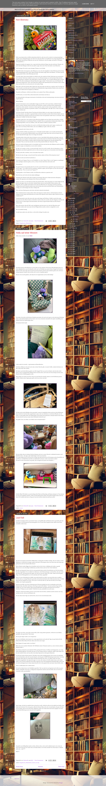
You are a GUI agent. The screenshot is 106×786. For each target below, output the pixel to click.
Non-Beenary (22, 19)
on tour (21, 508)
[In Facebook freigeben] (54, 221)
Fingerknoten (22, 223)
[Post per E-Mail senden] (46, 220)
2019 (71, 237)
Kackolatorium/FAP (73, 35)
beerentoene (72, 158)
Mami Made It (72, 113)
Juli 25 (74, 219)
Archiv (70, 25)
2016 (71, 243)
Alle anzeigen (76, 193)
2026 (71, 200)
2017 (71, 241)
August (73, 210)
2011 (71, 253)
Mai (73, 223)
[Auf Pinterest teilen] (55, 221)
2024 (71, 204)
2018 (71, 239)
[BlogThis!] (50, 221)
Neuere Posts (19, 766)
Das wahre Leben (73, 150)
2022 (71, 230)
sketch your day (35, 762)
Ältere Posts (61, 766)
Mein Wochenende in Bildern (75, 40)
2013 (71, 249)
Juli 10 (74, 221)
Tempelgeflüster (72, 50)
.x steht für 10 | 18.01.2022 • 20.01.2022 (72, 107)
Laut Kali (20, 517)
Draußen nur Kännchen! (72, 142)
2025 (71, 202)
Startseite (40, 766)
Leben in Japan (73, 186)
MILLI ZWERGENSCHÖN (73, 128)
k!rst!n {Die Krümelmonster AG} (73, 103)
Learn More (85, 3)
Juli (73, 213)
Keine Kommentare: (39, 220)
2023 (71, 207)
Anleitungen (71, 23)
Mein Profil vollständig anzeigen (76, 73)
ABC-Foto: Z (71, 114)
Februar (74, 228)
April (73, 226)
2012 (71, 251)
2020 (71, 235)
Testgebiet (70, 52)
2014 (71, 247)
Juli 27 (74, 214)
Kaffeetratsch (71, 37)
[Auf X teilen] (52, 221)
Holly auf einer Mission (26, 232)
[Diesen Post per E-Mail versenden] (49, 221)
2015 (71, 245)
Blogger (61, 782)
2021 (71, 232)
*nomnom (70, 20)
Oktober (74, 208)
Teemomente (71, 47)
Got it (92, 3)
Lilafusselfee (81, 60)
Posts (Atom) (43, 770)
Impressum (16, 778)
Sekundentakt (72, 119)
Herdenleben (29, 223)
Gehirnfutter (71, 30)
